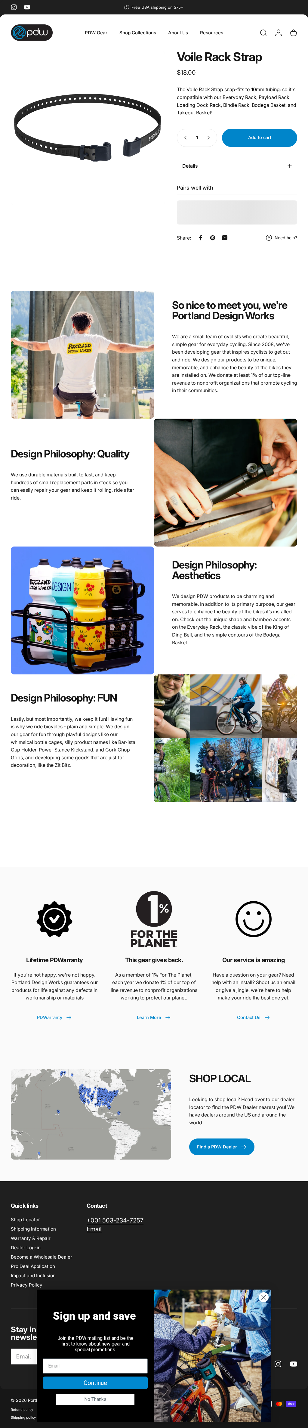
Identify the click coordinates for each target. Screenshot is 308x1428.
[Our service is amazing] (253, 919)
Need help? (286, 237)
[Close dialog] (263, 1297)
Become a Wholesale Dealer (41, 1257)
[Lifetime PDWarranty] (54, 919)
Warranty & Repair (31, 1238)
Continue (95, 1382)
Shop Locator (25, 1219)
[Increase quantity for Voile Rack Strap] (210, 138)
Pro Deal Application (33, 1266)
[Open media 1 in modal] (88, 128)
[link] (115, 1220)
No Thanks (95, 1399)
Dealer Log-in (26, 1247)
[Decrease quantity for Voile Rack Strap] (184, 138)
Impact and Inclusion (33, 1275)
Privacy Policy (26, 1285)
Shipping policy (23, 1417)
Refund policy (22, 1410)
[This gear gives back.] (154, 919)
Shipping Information (33, 1229)
